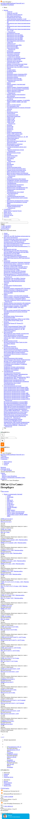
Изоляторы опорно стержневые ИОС (17, 74)
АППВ (9, 495)
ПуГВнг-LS (10, 506)
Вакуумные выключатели (14, 16)
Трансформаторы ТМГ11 (23, 377)
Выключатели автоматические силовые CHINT (17, 394)
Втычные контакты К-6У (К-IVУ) (20, 275)
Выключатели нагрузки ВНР (15, 39)
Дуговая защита (11, 70)
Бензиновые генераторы (13, 52)
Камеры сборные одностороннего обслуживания (17, 303)
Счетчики (9, 177)
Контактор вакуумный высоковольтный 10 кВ (15, 241)
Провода (9, 131)
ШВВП (9, 508)
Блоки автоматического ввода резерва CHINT (16, 390)
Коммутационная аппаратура (15, 205)
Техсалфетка (10, 158)
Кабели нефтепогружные (14, 91)
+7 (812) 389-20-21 (6, 227)
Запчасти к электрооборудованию (16, 58)
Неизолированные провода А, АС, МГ (17, 136)
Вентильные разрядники (13, 116)
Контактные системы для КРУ (15, 65)
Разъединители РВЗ (12, 46)
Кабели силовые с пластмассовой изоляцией (16, 295)
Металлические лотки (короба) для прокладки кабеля (16, 141)
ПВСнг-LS (10, 500)
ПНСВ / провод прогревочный (15, 513)
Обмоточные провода (13, 138)
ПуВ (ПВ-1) (10, 501)
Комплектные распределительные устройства (16, 304)
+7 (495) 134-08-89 (6, 226)
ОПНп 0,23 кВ (11, 117)
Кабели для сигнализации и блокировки (18, 88)
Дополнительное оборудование (12, 359)
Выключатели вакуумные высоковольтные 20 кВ (17, 244)
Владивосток (4, 3)
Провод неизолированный (14, 132)
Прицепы (9, 165)
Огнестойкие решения (13, 145)
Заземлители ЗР (11, 43)
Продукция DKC (11, 139)
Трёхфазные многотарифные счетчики (14, 368)
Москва (10, 3)
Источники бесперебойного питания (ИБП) (16, 402)
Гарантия (14, 211)
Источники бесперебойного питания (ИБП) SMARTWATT (15, 409)
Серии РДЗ (10, 42)
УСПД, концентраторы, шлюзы (17, 361)
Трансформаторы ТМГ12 (10, 378)
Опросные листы (5, 468)
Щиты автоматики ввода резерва (16, 171)
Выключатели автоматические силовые (17, 200)
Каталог (4, 456)
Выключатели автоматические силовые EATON (17, 399)
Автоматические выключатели (15, 184)
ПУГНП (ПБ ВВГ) (12, 507)
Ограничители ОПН (12, 115)
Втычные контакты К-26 (18, 272)
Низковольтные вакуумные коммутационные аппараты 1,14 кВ (16, 18)
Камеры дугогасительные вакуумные (17, 64)
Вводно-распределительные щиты (16, 168)
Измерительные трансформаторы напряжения (16, 381)
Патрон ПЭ (10, 129)
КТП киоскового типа (13, 106)
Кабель (9, 83)
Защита (9, 68)
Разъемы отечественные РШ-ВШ (13, 420)
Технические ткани (12, 155)
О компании (4, 459)
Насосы (9, 110)
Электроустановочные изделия (15, 149)
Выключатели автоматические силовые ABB (16, 393)
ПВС (8, 498)
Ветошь (9, 154)
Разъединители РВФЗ (13, 48)
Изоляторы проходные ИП (14, 78)
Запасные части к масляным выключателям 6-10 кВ (14, 61)
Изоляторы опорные (12, 77)
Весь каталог (5, 491)
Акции (6, 233)
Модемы (6, 361)
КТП (8, 103)
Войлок (9, 160)
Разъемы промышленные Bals (15, 423)
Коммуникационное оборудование (16, 179)
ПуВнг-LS (10, 503)
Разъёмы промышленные (14, 206)
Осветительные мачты (13, 55)
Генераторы (10, 51)
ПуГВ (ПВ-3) (10, 504)
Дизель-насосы (11, 113)
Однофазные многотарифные (12, 364)
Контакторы (15, 416)
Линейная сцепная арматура (14, 14)
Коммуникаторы (25, 359)
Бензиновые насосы (12, 112)
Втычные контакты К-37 (10, 274)
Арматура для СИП (12, 13)
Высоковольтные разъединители (16, 40)
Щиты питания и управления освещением (18, 174)
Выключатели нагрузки (13, 33)
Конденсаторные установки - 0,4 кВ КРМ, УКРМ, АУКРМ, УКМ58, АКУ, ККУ (18, 101)
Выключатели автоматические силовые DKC (16, 397)
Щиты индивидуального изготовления (17, 173)
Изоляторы (10, 72)
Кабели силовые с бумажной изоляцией (18, 87)
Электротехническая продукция (15, 196)
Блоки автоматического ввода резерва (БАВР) (16, 388)
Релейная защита (11, 71)
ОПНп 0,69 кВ (11, 120)
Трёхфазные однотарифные (11, 370)
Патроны (9, 125)
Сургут (22, 3)
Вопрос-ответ (7, 785)
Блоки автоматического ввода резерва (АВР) (16, 387)
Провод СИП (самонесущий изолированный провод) (14, 134)
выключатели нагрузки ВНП (15, 38)
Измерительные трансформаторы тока (17, 187)
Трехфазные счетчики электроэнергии (17, 181)
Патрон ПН (10, 126)
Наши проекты (8, 211)
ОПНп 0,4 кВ (10, 119)
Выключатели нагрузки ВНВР (15, 36)
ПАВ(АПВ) (10, 497)
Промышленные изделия (14, 152)
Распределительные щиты (14, 167)
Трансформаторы (11, 183)
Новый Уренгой (16, 3)
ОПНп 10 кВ (10, 122)
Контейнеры (10, 164)
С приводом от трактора (13, 56)
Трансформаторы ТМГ (10, 377)
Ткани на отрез (11, 157)
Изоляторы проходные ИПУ (14, 80)
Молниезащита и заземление (15, 144)
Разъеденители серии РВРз (14, 45)
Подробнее (10, 752)
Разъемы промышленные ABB (13, 421)
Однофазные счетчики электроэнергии (17, 180)
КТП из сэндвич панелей (14, 104)
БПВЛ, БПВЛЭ (11, 510)
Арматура (9, 11)
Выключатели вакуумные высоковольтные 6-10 (14, 242)
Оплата (20, 211)
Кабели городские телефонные (15, 90)
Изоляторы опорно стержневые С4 (16, 75)
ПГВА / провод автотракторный (15, 511)
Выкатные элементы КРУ (14, 59)
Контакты (3, 467)
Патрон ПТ (10, 128)
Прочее (9, 163)
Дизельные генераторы (13, 54)
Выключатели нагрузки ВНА (15, 35)
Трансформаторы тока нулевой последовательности (15, 192)
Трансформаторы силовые (14, 186)
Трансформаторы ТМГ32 (15, 375)
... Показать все (11, 32)
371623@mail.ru (5, 229)
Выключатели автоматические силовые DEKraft (17, 396)
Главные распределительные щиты (16, 170)
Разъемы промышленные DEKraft (16, 424)
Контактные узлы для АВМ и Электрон (18, 67)
